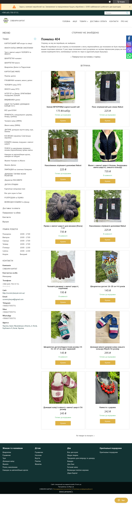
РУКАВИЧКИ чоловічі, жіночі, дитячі (18, 80)
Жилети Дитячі (10, 165)
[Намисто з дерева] (107, 388)
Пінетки (38, 461)
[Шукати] (127, 13)
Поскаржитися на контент (62, 489)
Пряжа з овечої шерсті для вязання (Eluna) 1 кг (63, 227)
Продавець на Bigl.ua (66, 487)
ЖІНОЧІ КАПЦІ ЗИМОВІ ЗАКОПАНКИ (19, 48)
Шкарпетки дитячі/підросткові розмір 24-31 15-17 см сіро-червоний (63, 348)
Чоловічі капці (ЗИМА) (13, 121)
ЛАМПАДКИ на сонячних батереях (18, 169)
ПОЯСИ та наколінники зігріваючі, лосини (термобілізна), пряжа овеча (19, 149)
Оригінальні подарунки (109, 452)
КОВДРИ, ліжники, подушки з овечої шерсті (19, 143)
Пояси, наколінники (10, 467)
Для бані (70, 464)
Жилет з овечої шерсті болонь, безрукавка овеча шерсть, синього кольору (107, 166)
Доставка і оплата (98, 21)
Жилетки (38, 464)
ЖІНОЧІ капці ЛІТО (12, 89)
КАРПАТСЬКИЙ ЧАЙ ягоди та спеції (18, 43)
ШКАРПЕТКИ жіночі (12, 63)
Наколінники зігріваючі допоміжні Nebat (63, 165)
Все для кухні (72, 452)
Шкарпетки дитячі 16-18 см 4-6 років (107, 286)
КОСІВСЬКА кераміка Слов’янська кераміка (18, 137)
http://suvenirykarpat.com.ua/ (14, 293)
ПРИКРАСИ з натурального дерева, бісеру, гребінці (18, 116)
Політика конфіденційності (83, 489)
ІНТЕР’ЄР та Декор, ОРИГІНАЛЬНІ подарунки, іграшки (18, 94)
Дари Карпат (72, 473)
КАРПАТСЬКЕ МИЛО (12, 71)
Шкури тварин (72, 455)
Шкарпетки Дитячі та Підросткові (17, 67)
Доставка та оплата (11, 208)
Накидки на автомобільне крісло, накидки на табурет (17, 155)
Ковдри (70, 461)
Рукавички (7, 455)
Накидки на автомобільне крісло (15, 470)
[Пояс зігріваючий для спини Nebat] (107, 87)
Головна (66, 21)
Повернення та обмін (11, 213)
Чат (123, 500)
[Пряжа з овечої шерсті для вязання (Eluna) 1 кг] (63, 206)
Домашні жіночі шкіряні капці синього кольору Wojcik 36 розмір (107, 348)
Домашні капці (8, 461)
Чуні (4, 458)
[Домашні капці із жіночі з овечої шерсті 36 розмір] (63, 388)
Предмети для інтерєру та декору (81, 458)
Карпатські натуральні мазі (15, 189)
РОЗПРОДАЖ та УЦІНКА (14, 197)
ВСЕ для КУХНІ (10, 110)
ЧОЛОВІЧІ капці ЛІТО (13, 85)
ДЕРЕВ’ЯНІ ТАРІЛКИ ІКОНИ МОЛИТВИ (15, 175)
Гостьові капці (72, 467)
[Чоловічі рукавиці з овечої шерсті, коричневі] (63, 267)
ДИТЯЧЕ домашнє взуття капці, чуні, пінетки (19, 130)
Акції (75, 21)
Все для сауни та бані (13, 193)
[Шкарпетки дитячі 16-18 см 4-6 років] (107, 267)
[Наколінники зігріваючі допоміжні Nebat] (63, 146)
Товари (83, 21)
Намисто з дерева (107, 407)
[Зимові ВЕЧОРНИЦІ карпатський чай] (63, 87)
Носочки (38, 455)
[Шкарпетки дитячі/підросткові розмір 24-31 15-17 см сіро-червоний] (63, 327)
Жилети (5, 464)
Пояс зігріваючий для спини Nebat (107, 107)
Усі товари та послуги (84, 436)
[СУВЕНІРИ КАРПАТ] (6, 21)
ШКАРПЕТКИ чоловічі (13, 58)
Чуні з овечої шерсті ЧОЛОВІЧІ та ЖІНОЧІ (18, 53)
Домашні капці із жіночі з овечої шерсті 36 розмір (63, 408)
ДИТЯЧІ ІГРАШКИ (11, 184)
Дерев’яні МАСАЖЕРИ (13, 180)
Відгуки (6, 221)
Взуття (37, 458)
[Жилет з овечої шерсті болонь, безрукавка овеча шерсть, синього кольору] (107, 146)
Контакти (113, 21)
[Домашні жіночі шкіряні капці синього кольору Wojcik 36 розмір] (107, 327)
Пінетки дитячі (10, 76)
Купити (63, 120)
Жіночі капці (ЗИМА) (12, 125)
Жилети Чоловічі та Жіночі (15, 160)
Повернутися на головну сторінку (86, 57)
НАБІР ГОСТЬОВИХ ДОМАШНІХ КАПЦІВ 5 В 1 (17, 105)
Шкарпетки (7, 452)
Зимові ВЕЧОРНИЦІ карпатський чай (63, 107)
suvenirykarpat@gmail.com (13, 299)
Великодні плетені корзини (78, 470)
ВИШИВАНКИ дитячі (12, 100)
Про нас (124, 21)
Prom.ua (78, 484)
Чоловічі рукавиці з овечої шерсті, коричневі (63, 287)
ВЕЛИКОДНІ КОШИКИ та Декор (17, 202)
